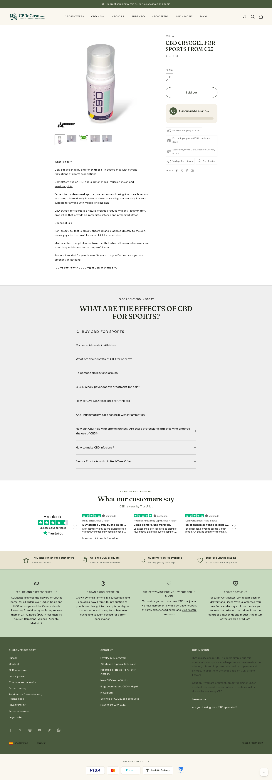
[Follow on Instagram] (30, 730)
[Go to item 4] (95, 138)
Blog (203, 16)
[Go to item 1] (60, 140)
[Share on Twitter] (181, 170)
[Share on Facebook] (176, 170)
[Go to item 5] (107, 138)
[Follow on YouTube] (39, 730)
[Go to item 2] (71, 138)
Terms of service (19, 711)
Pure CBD (138, 16)
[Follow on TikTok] (49, 730)
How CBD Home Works (114, 680)
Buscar (13, 658)
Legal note (15, 717)
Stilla (170, 36)
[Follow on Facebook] (11, 730)
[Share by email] (192, 170)
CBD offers (160, 16)
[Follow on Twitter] (20, 730)
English (41, 743)
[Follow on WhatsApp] (59, 730)
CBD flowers (74, 16)
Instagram (106, 692)
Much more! (184, 16)
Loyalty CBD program (113, 658)
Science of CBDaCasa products (119, 698)
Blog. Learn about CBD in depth (119, 686)
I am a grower (17, 676)
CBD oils (118, 16)
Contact (14, 664)
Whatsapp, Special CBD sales (118, 664)
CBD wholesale (18, 670)
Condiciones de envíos (22, 682)
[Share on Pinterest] (187, 170)
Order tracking (17, 688)
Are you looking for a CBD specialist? (214, 707)
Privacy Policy (17, 704)
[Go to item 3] (83, 138)
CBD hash (98, 16)
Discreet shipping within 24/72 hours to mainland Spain (138, 4)
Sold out (191, 92)
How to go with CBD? (113, 704)
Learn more (199, 699)
